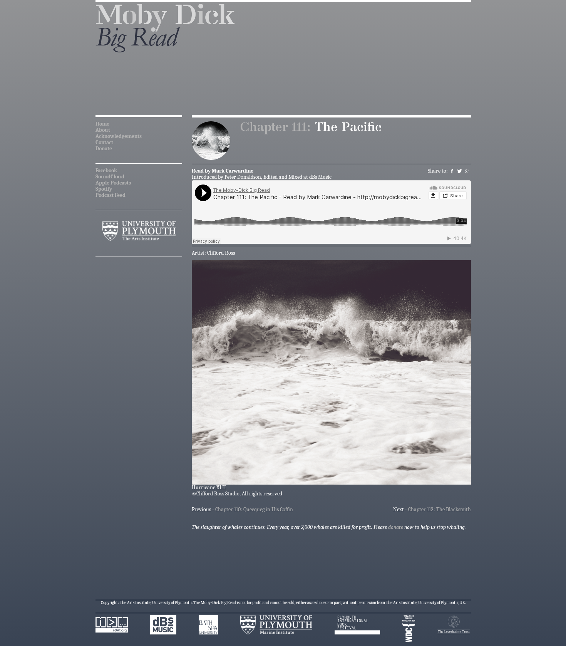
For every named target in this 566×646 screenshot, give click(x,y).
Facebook (106, 170)
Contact (104, 142)
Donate (103, 148)
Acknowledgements (118, 136)
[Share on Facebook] (452, 171)
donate (395, 527)
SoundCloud (109, 176)
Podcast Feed (110, 195)
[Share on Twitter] (460, 171)
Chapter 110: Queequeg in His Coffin (254, 509)
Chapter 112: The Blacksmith (439, 509)
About (102, 130)
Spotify (103, 189)
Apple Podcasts (113, 183)
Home (102, 124)
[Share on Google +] (467, 171)
